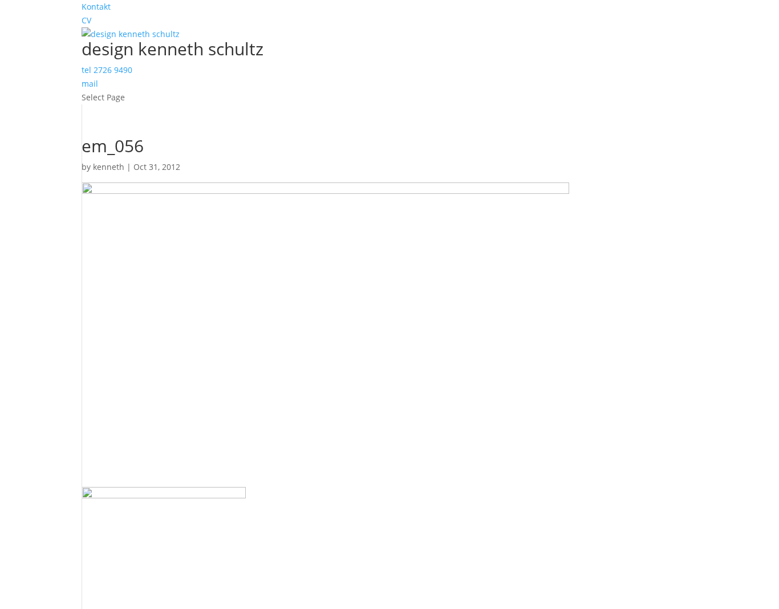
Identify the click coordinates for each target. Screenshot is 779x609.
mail (90, 83)
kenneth (108, 166)
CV (86, 20)
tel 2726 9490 (107, 69)
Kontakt (96, 6)
